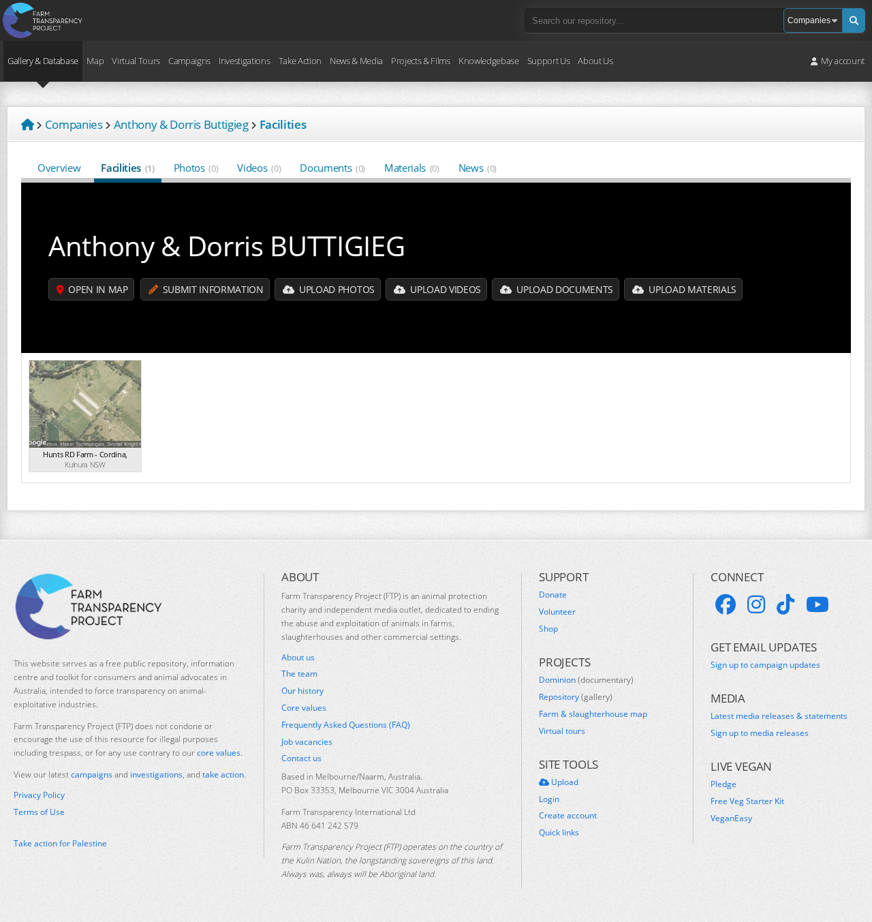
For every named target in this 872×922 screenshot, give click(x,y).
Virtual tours (562, 731)
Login (549, 799)
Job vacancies (306, 742)
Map (95, 61)
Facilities (127, 167)
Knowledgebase (488, 61)
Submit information (212, 289)
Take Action (300, 61)
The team (299, 674)
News (477, 167)
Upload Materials (691, 289)
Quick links (559, 832)
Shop (548, 629)
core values (218, 752)
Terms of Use (39, 812)
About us (298, 657)
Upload (563, 782)
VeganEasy (731, 818)
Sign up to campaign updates (765, 665)
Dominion (586, 680)
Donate (553, 594)
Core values (303, 708)
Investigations (244, 61)
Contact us (301, 758)
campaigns (91, 774)
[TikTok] (785, 604)
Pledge (723, 784)
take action (223, 774)
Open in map (97, 289)
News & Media (356, 61)
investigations (156, 774)
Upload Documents (563, 289)
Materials (411, 167)
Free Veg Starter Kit (747, 801)
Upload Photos (335, 289)
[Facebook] (726, 604)
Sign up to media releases (760, 733)
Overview (58, 167)
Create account (568, 815)
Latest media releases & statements (779, 716)
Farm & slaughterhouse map (593, 714)
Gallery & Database (42, 61)
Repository (575, 697)
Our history (302, 691)
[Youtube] (817, 604)
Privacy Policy (39, 795)
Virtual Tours (136, 61)
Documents (332, 167)
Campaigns (189, 61)
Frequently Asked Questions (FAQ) (345, 725)
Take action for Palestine (60, 843)
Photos (196, 167)
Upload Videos (444, 289)
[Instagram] (756, 604)
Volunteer (557, 611)
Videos (259, 167)
